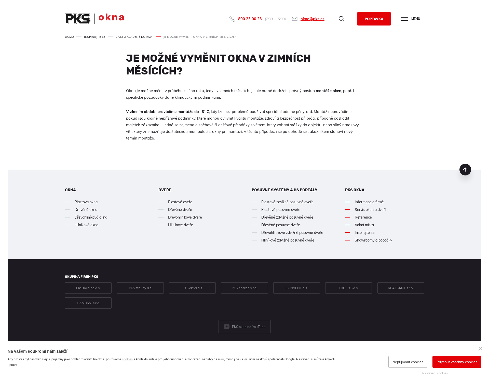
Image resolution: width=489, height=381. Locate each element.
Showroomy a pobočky (373, 240)
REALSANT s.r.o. (400, 288)
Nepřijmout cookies (407, 362)
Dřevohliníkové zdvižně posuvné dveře (292, 232)
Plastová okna (86, 202)
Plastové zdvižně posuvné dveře (287, 202)
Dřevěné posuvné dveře (280, 225)
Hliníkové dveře (180, 225)
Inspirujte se (365, 232)
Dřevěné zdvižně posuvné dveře (287, 217)
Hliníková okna (86, 225)
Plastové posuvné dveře (280, 209)
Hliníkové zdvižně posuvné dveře (287, 240)
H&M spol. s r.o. (88, 303)
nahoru (465, 169)
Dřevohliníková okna (91, 217)
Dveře (164, 190)
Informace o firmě (369, 202)
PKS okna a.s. (192, 288)
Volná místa (364, 225)
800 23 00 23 (250, 18)
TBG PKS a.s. (348, 288)
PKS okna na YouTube (248, 327)
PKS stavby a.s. (140, 288)
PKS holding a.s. (88, 288)
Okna (70, 190)
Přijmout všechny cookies (457, 362)
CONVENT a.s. (297, 288)
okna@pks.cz (312, 18)
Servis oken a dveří (370, 209)
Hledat (341, 19)
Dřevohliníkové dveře (185, 217)
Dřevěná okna (86, 209)
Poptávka (374, 19)
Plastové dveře (180, 202)
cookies (127, 359)
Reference (363, 217)
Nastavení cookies (435, 373)
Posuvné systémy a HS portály (284, 190)
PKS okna (354, 190)
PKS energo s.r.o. (244, 288)
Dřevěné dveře (180, 209)
